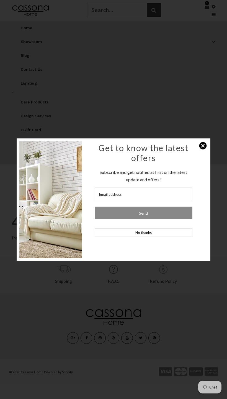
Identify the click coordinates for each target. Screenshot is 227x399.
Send (143, 212)
